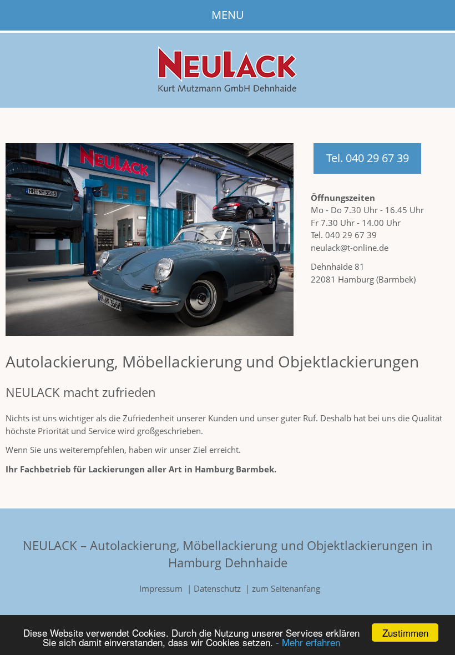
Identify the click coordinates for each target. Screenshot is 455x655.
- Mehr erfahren (308, 642)
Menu (227, 14)
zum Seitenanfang (286, 588)
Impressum (161, 588)
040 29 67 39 (351, 234)
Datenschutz (217, 588)
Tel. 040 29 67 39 (367, 157)
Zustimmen (405, 632)
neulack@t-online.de (349, 247)
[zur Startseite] (227, 88)
